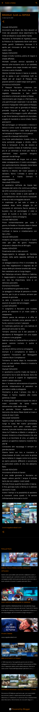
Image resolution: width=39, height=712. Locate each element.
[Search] (36, 3)
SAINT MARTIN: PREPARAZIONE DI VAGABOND (15, 602)
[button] (3, 21)
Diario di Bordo (10, 3)
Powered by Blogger (20, 709)
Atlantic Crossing (6, 633)
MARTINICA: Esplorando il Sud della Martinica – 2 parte (18, 689)
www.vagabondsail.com (11, 528)
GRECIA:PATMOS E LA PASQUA (11, 658)
